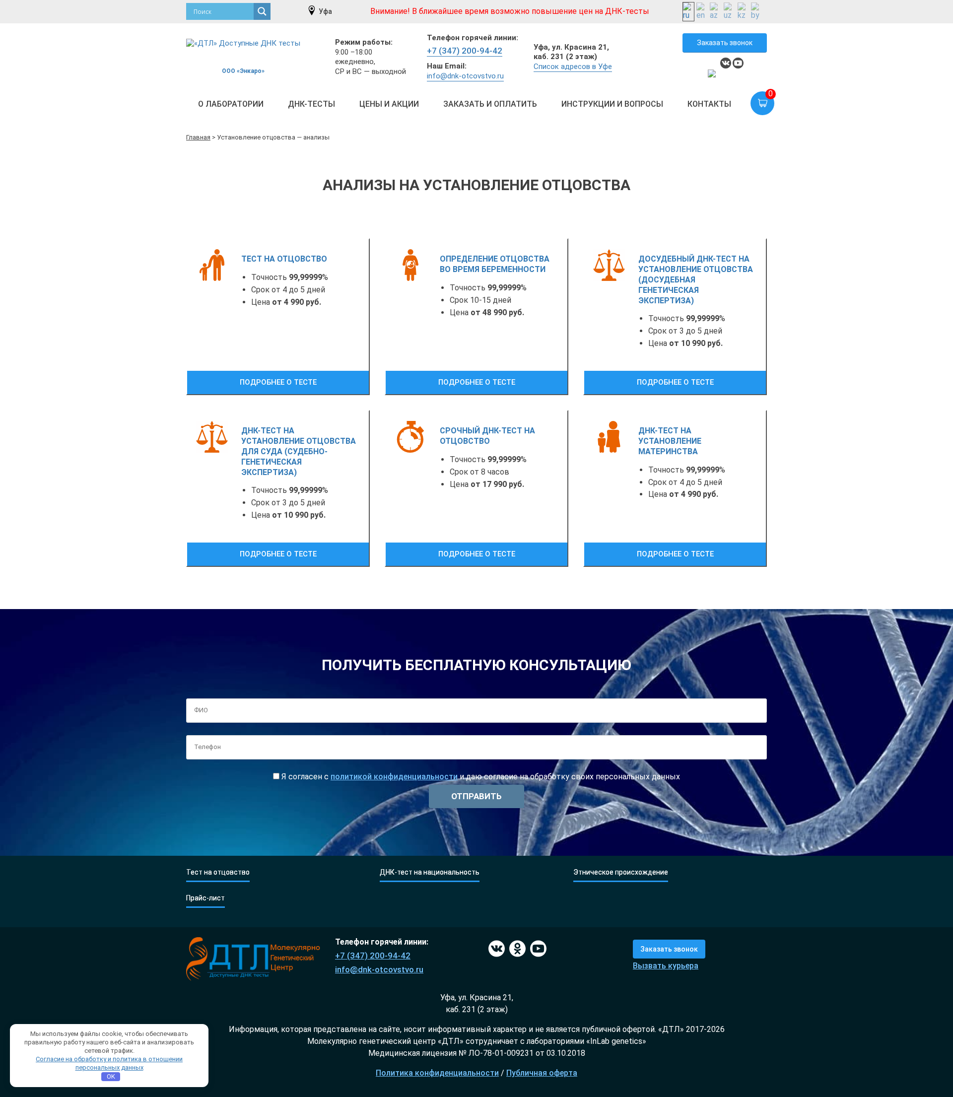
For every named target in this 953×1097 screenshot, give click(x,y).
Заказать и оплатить (490, 104)
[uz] (730, 11)
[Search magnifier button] (262, 11)
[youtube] (738, 63)
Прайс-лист (205, 898)
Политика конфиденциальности (437, 1073)
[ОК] (516, 949)
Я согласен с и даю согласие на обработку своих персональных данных (479, 776)
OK (111, 1076)
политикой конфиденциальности (394, 776)
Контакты (709, 104)
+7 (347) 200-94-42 (464, 51)
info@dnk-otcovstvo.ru (465, 75)
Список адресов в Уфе (573, 66)
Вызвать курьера (665, 965)
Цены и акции (389, 104)
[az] (716, 11)
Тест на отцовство (218, 872)
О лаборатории (231, 104)
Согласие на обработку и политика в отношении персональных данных (109, 1063)
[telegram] (713, 74)
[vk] (725, 63)
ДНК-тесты (311, 104)
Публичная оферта (541, 1073)
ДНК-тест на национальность (429, 872)
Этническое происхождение (620, 872)
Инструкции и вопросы (612, 104)
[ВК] (495, 949)
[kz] (743, 11)
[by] (757, 11)
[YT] (536, 949)
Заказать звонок (724, 43)
